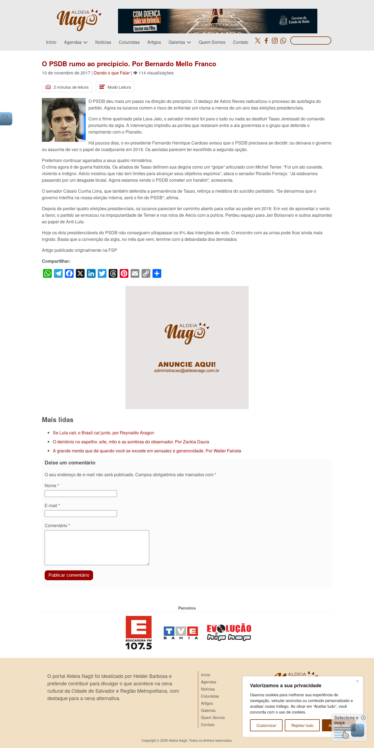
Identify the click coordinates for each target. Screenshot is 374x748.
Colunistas (129, 42)
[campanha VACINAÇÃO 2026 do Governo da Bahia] (217, 12)
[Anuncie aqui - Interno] (187, 289)
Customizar (266, 725)
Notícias (103, 42)
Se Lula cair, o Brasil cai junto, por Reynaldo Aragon (103, 432)
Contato (240, 42)
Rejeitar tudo (302, 725)
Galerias (177, 42)
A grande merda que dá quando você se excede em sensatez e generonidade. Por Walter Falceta (147, 450)
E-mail (52, 505)
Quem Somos (212, 42)
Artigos (154, 42)
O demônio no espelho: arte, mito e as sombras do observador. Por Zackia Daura (131, 441)
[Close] (357, 681)
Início (51, 42)
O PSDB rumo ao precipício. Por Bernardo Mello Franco (129, 63)
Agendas (73, 42)
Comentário (57, 525)
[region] (303, 706)
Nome (52, 485)
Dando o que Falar (112, 73)
